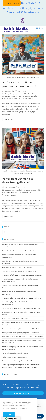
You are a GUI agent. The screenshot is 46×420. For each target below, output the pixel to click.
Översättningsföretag (10, 98)
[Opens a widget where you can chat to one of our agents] (38, 416)
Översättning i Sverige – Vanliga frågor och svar (17, 267)
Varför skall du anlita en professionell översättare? (19, 84)
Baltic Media (9, 91)
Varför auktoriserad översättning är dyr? (15, 353)
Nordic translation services (20, 190)
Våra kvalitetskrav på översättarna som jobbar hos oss (19, 271)
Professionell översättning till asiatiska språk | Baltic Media (20, 329)
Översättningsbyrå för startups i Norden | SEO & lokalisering (21, 298)
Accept (8, 414)
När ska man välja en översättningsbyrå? (15, 318)
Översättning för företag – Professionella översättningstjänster (22, 275)
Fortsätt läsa (10, 120)
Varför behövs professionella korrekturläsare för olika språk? (21, 308)
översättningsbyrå (29, 96)
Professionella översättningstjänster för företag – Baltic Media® (22, 336)
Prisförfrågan (12, 2)
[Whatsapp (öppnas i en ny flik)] (23, 20)
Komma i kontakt (23, 393)
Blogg (7, 94)
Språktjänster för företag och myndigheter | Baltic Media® (20, 333)
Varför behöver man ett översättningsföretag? (17, 180)
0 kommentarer (10, 195)
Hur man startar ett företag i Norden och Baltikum (18, 361)
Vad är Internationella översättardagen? (15, 357)
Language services (17, 94)
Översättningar (15, 96)
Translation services (26, 98)
